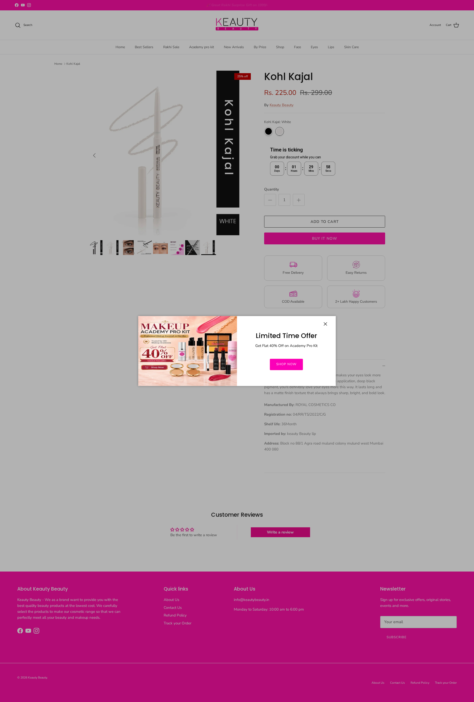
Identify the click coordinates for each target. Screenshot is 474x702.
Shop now (286, 364)
